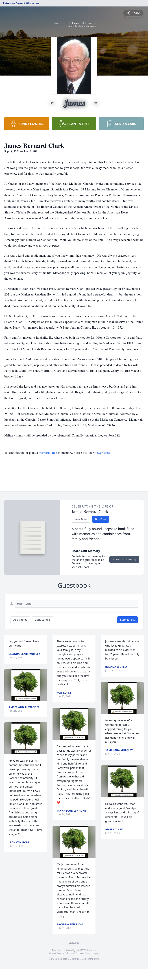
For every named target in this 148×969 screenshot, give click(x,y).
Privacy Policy (64, 953)
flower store (102, 452)
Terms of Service (83, 953)
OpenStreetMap (78, 958)
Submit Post (127, 619)
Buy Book (100, 519)
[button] (25, 685)
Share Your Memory (124, 559)
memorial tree (48, 452)
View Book (81, 519)
